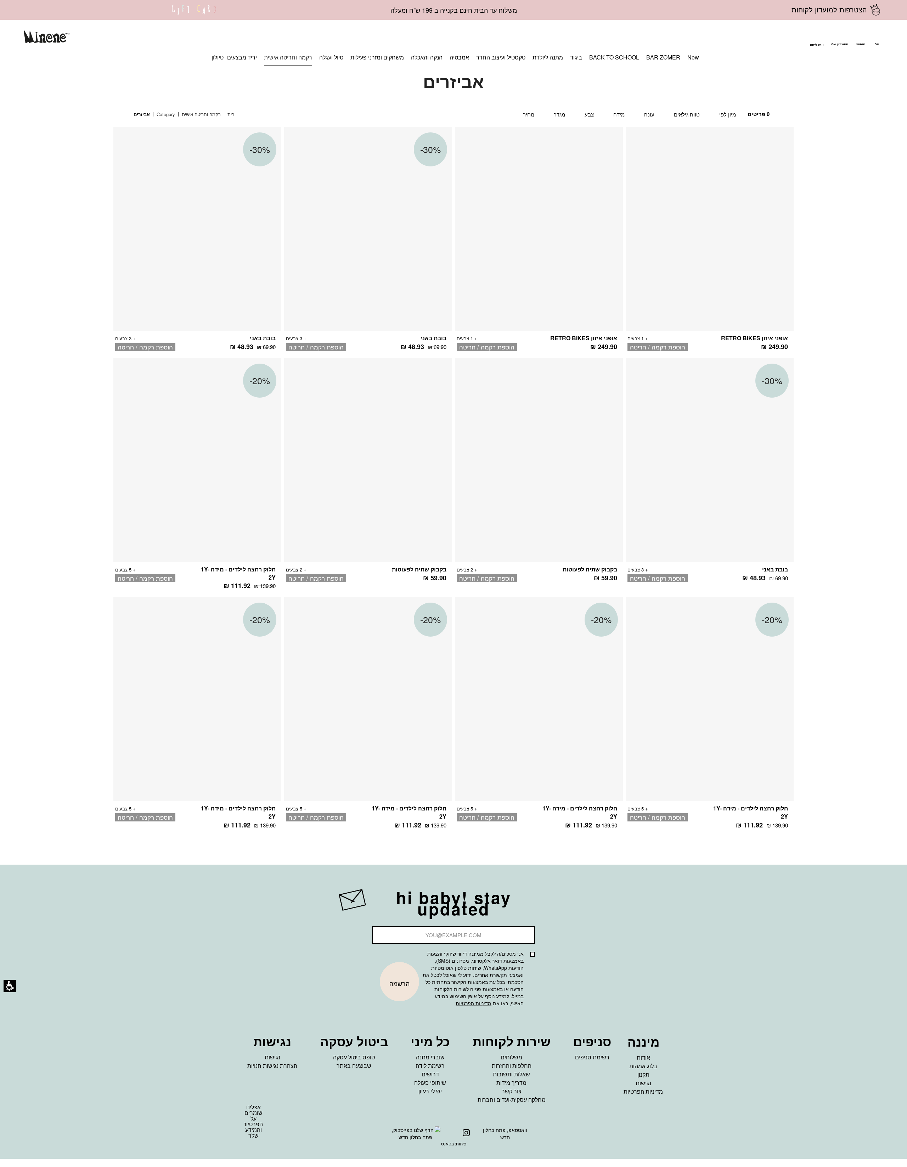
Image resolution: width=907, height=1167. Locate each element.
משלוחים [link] (511, 1057)
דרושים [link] (430, 1074)
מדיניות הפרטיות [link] (643, 1091)
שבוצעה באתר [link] (354, 1065)
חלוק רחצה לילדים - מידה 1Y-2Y (238, 573)
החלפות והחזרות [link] (511, 1065)
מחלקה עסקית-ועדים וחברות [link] (512, 1099)
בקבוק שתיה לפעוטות (590, 569)
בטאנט (447, 1143)
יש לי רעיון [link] (430, 1091)
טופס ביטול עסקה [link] (354, 1057)
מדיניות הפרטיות (473, 1003)
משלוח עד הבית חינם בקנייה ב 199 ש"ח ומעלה (453, 10)
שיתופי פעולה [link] (430, 1082)
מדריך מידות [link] (511, 1082)
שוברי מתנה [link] (430, 1057)
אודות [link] (643, 1057)
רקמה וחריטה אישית (200, 114)
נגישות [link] (643, 1083)
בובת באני (433, 338)
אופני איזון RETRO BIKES (754, 338)
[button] (860, 38)
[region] (189, 114)
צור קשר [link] (512, 1091)
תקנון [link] (643, 1074)
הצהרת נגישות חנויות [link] (272, 1065)
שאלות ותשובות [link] (511, 1074)
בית (230, 114)
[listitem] (710, 242)
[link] (194, 14)
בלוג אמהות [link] (643, 1066)
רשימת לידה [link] (430, 1065)
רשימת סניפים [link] (592, 1057)
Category (165, 114)
